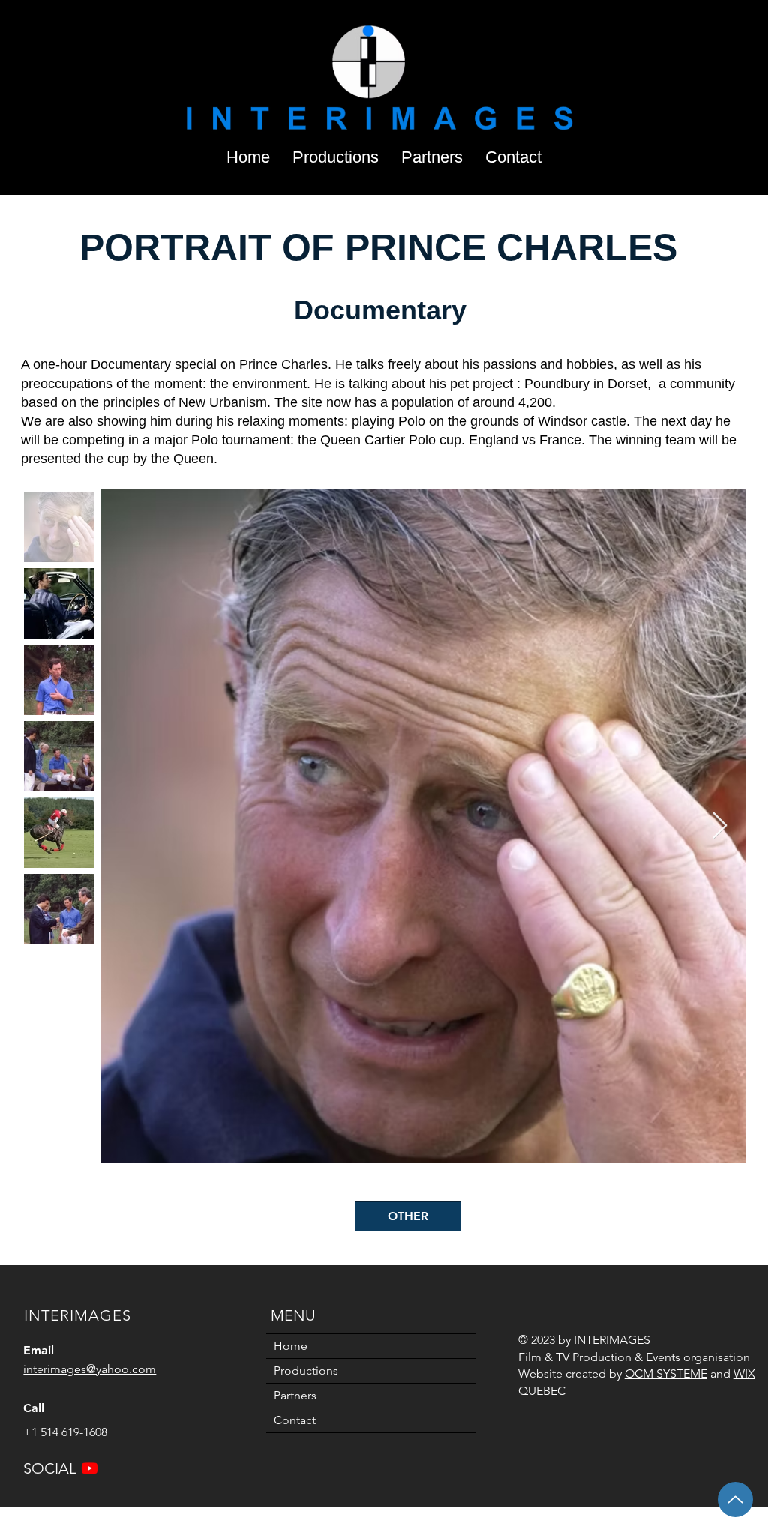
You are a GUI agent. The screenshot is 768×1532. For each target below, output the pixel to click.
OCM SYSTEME (666, 1373)
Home (291, 1346)
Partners (295, 1395)
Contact (295, 1420)
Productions (306, 1370)
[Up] (735, 1499)
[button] (335, 154)
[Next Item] (719, 826)
